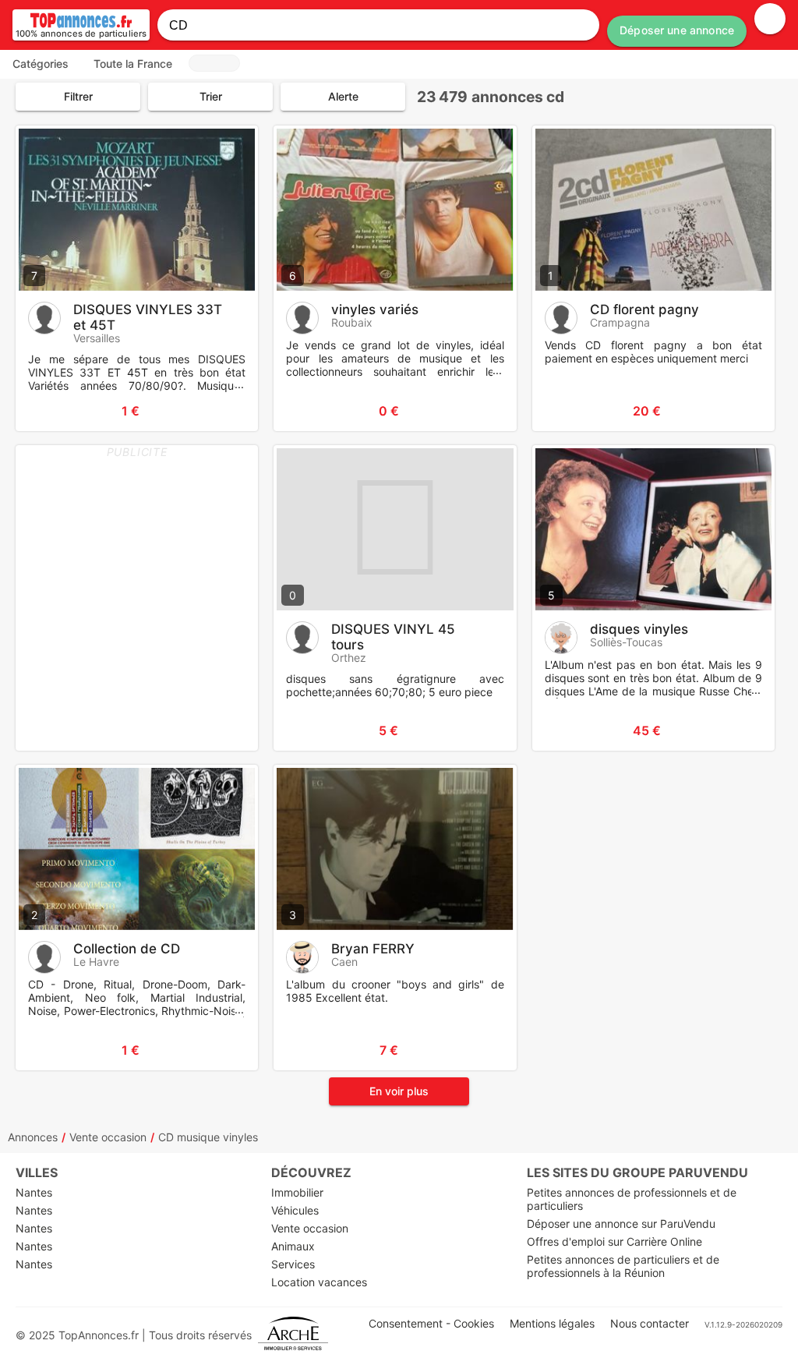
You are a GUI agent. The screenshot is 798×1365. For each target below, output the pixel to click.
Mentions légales (552, 1323)
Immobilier (297, 1192)
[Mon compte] (770, 18)
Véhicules (295, 1210)
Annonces (33, 1137)
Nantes (34, 1192)
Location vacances (319, 1282)
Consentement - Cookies (431, 1323)
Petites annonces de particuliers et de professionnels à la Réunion (623, 1266)
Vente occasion (108, 1137)
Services (293, 1264)
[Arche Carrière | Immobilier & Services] (293, 1335)
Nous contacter (649, 1323)
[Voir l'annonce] (220, 411)
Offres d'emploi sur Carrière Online (614, 1241)
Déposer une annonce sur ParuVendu (621, 1223)
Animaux (293, 1246)
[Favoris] (47, 411)
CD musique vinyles (208, 1137)
